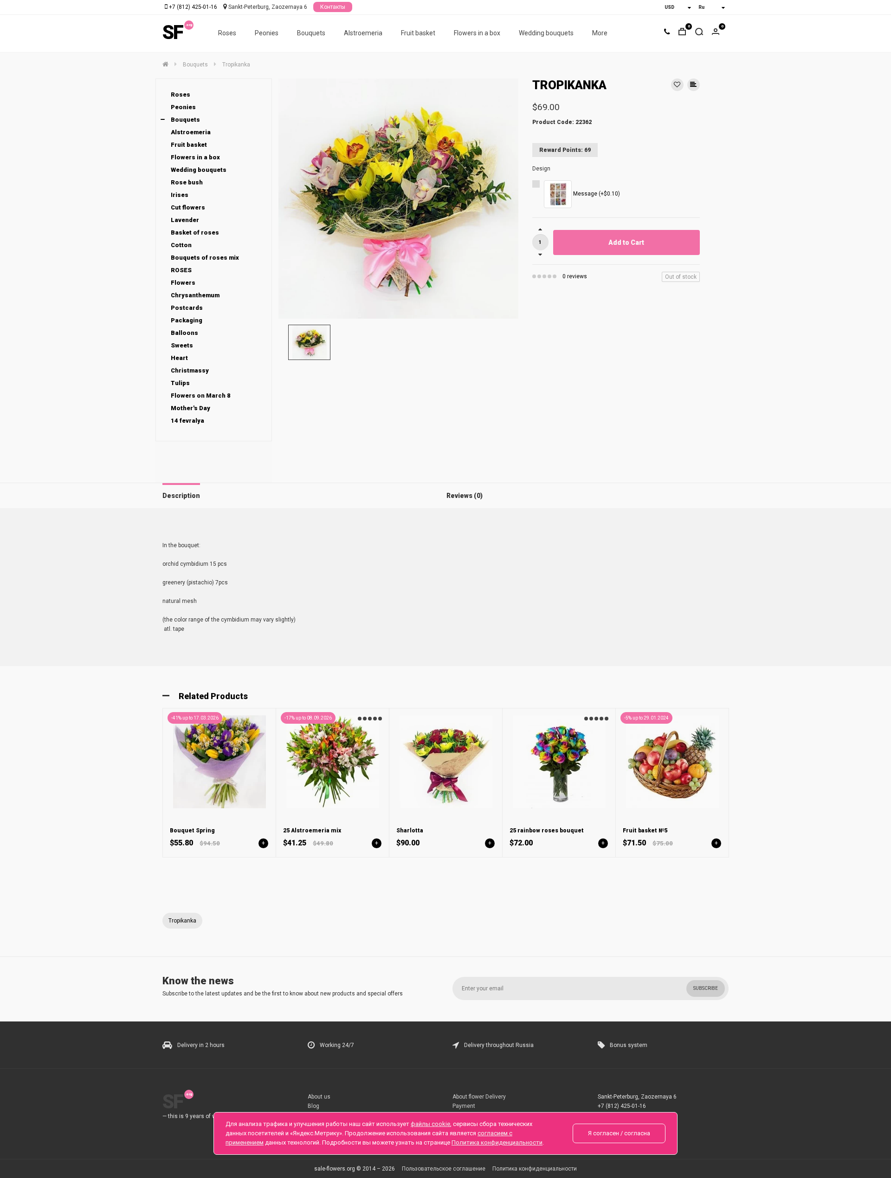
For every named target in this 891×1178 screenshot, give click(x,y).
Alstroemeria (363, 33)
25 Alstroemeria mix (312, 830)
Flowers (183, 282)
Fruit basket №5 (645, 830)
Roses (227, 33)
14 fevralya (187, 420)
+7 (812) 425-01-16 (193, 7)
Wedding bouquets (546, 33)
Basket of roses (195, 232)
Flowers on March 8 (201, 395)
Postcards (187, 307)
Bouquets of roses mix (205, 257)
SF (172, 32)
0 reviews (574, 276)
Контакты (332, 7)
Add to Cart (626, 242)
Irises (179, 194)
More (599, 33)
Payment (463, 1106)
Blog (313, 1106)
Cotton (181, 245)
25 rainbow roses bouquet (547, 830)
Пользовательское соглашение (443, 1168)
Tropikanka (182, 920)
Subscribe (705, 988)
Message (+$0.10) (596, 193)
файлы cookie (430, 1123)
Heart (179, 357)
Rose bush (187, 182)
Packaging (186, 320)
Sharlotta (409, 830)
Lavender (185, 219)
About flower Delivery (479, 1096)
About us (319, 1096)
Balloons (184, 332)
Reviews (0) (464, 495)
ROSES (181, 270)
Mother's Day (190, 408)
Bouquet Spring (192, 830)
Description (181, 495)
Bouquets (311, 33)
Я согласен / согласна (619, 1133)
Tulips (180, 383)
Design (541, 168)
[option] (398, 199)
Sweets (182, 345)
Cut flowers (188, 207)
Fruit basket (418, 33)
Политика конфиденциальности (534, 1168)
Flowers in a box (477, 33)
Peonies (266, 33)
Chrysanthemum (195, 295)
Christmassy (190, 370)
